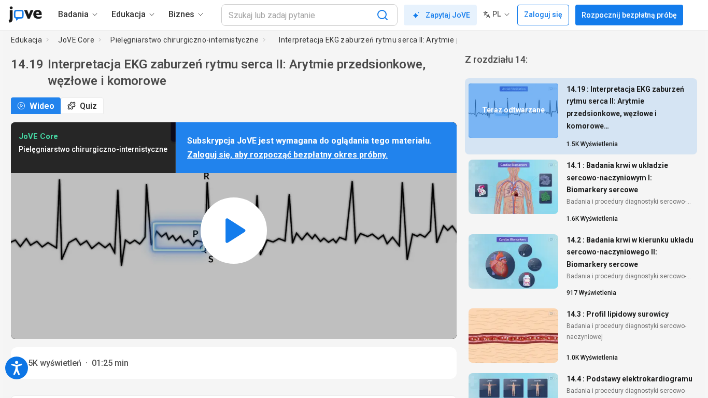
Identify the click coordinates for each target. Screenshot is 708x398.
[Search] (382, 15)
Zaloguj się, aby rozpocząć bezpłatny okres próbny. (287, 155)
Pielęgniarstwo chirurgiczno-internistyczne (184, 40)
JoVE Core (76, 40)
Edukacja (26, 40)
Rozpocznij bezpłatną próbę (629, 15)
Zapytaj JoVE (448, 15)
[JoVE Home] (25, 14)
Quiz (88, 106)
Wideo (42, 106)
